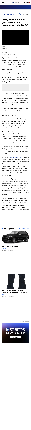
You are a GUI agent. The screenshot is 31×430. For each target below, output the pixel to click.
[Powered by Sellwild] (26, 321)
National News (8, 14)
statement (7, 119)
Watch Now (26, 2)
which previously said (15, 157)
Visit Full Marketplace (24, 228)
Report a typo (6, 217)
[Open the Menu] (2, 2)
